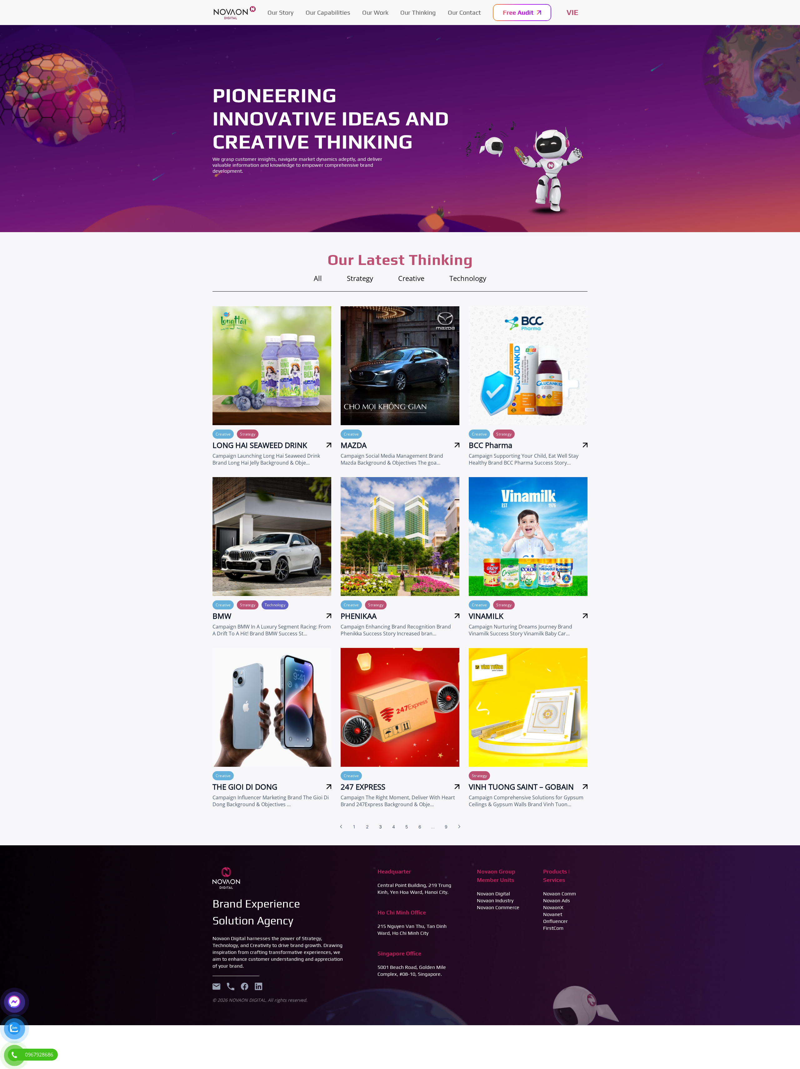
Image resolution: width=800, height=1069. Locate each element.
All (318, 278)
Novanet (552, 914)
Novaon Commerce (498, 907)
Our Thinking (418, 12)
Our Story (280, 12)
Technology (467, 278)
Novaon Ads (556, 901)
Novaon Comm (559, 894)
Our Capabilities (328, 12)
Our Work (375, 12)
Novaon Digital (493, 894)
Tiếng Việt (572, 12)
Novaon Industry (495, 901)
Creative (411, 278)
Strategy (360, 278)
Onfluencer (555, 921)
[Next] (459, 826)
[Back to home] (234, 12)
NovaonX (553, 907)
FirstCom (553, 928)
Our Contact (464, 12)
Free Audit (518, 12)
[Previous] (341, 826)
